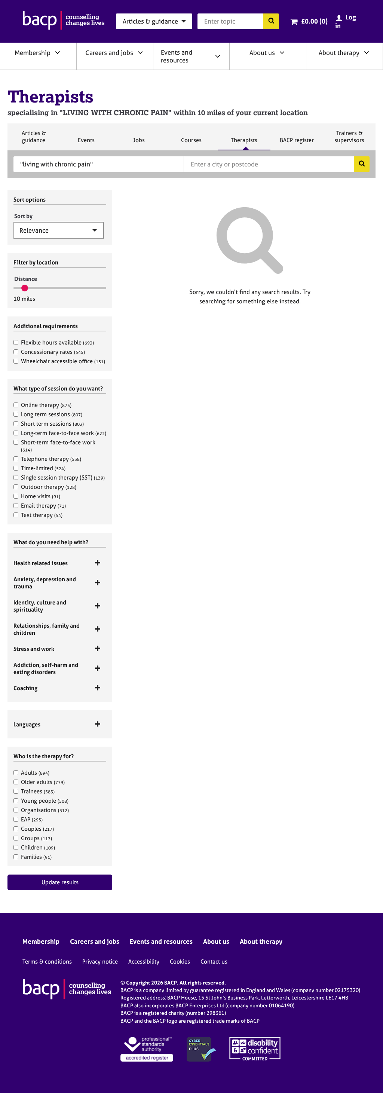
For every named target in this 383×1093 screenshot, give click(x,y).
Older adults (43, 782)
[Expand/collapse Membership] (57, 52)
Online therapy (46, 404)
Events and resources (176, 56)
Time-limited (43, 468)
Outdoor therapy (48, 486)
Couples (37, 828)
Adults (35, 772)
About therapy (339, 52)
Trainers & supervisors (349, 139)
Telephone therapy (51, 458)
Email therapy (43, 505)
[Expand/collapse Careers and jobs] (140, 52)
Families (36, 856)
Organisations (45, 810)
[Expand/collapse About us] (282, 52)
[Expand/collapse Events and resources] (218, 56)
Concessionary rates (53, 351)
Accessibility (143, 961)
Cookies (180, 961)
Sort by (23, 216)
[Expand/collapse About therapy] (366, 52)
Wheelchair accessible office (63, 361)
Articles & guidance (33, 139)
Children (38, 847)
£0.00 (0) (314, 21)
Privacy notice (100, 961)
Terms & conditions (47, 961)
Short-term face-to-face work (58, 446)
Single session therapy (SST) (63, 477)
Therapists (243, 143)
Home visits (40, 496)
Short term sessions (52, 423)
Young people (44, 800)
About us (262, 52)
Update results (60, 882)
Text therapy (41, 514)
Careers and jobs (109, 52)
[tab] (59, 563)
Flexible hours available (57, 342)
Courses (191, 143)
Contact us (213, 961)
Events (86, 143)
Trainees (38, 791)
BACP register (296, 143)
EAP (32, 819)
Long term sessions (51, 414)
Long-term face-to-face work (63, 433)
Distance (25, 278)
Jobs (139, 143)
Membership (32, 52)
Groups (36, 838)
